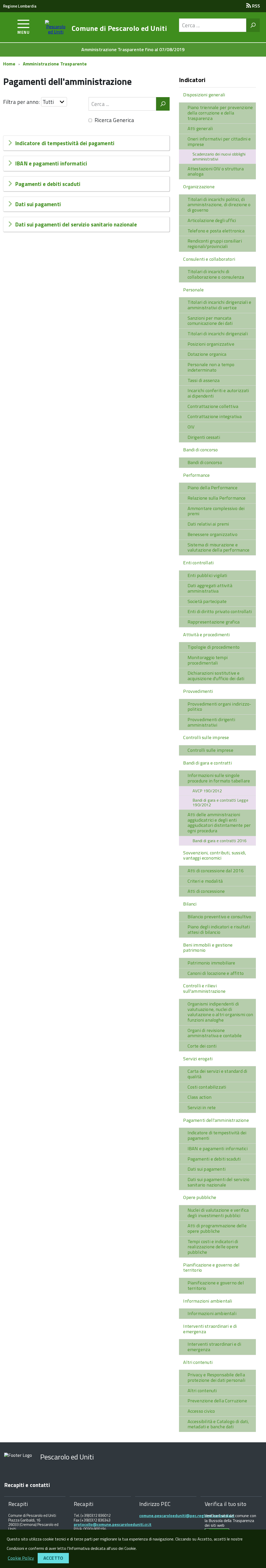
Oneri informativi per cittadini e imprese (219, 141)
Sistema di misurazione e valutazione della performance (218, 547)
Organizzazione (199, 186)
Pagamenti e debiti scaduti (47, 184)
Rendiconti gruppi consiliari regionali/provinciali (215, 243)
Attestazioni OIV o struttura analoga (216, 171)
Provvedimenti (198, 691)
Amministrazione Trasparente (55, 63)
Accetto (53, 1558)
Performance (196, 475)
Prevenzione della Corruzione (217, 1400)
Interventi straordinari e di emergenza (210, 1329)
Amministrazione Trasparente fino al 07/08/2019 (132, 49)
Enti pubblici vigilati (207, 575)
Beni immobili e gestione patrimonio (207, 947)
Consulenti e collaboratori (209, 259)
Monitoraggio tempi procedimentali (208, 660)
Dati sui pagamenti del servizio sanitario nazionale (76, 224)
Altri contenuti (197, 1362)
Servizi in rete (202, 1107)
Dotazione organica (207, 354)
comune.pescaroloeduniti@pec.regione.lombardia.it (187, 1516)
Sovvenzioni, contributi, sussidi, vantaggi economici (214, 855)
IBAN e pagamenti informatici (51, 163)
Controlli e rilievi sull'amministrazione (204, 988)
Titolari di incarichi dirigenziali (218, 333)
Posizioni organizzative (211, 343)
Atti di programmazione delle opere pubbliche (217, 1228)
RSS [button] (255, 5)
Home (9, 63)
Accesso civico (201, 1411)
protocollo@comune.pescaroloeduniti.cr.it (112, 1524)
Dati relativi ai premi (208, 523)
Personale (193, 289)
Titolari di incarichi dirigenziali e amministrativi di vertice (219, 305)
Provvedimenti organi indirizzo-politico (219, 706)
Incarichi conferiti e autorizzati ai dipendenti (218, 393)
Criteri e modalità (205, 880)
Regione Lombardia (19, 6)
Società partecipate (207, 601)
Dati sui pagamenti (38, 204)
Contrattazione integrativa (215, 416)
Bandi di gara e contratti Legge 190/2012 (220, 802)
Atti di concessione (206, 891)
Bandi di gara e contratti (207, 762)
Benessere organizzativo (212, 534)
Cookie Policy (21, 1558)
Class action (199, 1097)
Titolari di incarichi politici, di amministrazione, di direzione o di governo (219, 204)
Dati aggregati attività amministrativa (210, 588)
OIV (191, 426)
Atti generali (200, 128)
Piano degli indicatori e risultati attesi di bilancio (219, 929)
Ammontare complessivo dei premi (216, 511)
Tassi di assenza (204, 380)
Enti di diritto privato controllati (220, 611)
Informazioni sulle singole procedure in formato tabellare (219, 778)
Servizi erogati (197, 1058)
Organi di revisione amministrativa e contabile (215, 1033)
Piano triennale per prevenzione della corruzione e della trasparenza (220, 113)
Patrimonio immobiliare (211, 962)
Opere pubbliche (199, 1197)
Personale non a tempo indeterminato (211, 367)
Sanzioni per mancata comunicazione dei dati (210, 320)
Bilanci (189, 903)
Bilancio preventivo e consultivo (219, 916)
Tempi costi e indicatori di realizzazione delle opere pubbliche (213, 1247)
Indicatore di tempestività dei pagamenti (64, 143)
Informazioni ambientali (207, 1300)
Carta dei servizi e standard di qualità (217, 1074)
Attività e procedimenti (206, 634)
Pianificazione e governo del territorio (211, 1267)
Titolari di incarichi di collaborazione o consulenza (216, 274)
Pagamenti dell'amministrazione (216, 1120)
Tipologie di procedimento (214, 647)
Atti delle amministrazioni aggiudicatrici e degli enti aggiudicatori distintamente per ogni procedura (219, 822)
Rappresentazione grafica (214, 621)
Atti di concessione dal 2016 (216, 870)
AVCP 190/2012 (207, 791)
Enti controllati (198, 562)
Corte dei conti (202, 1045)
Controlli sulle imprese (206, 737)
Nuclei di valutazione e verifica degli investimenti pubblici (218, 1213)
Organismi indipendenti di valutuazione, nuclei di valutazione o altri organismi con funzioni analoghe (220, 1011)
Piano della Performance (212, 487)
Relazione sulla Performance (217, 497)
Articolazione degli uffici (212, 220)
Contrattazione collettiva (213, 406)
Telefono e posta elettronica (216, 230)
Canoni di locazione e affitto (216, 973)
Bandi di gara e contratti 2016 (219, 840)
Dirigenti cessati (204, 437)
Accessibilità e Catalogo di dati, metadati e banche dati (218, 1424)
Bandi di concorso (200, 449)
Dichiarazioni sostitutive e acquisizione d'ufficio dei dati (216, 675)
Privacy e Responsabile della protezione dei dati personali (216, 1377)
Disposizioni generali (204, 94)
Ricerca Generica (114, 120)
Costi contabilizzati (207, 1086)
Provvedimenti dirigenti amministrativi (211, 722)
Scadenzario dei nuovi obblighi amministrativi (218, 156)
